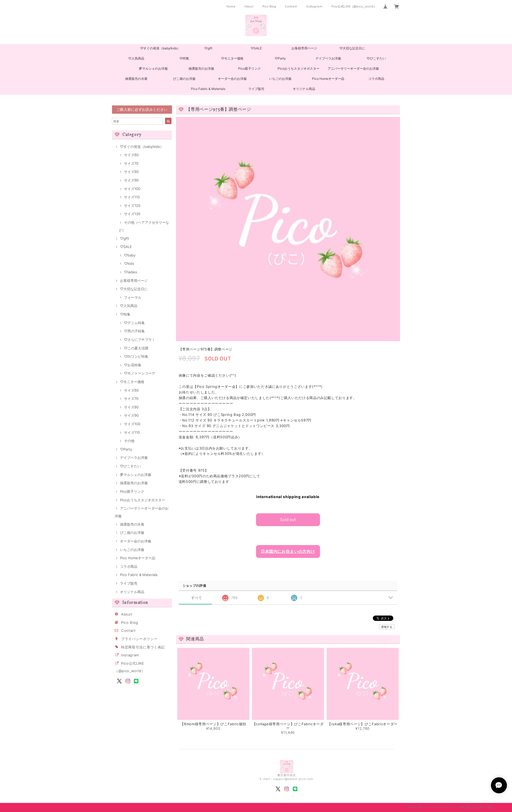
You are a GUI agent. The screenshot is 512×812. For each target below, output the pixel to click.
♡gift (208, 48)
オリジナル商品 (304, 89)
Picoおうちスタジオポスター (298, 68)
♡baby (129, 255)
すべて (196, 598)
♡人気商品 (136, 58)
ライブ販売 (256, 89)
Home (230, 6)
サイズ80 (131, 172)
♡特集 (184, 58)
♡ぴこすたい (376, 58)
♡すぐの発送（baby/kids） (160, 48)
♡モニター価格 (232, 58)
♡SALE (256, 48)
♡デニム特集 (134, 323)
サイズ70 (131, 163)
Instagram (314, 6)
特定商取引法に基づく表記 (143, 647)
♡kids (129, 263)
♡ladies (130, 272)
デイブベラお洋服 (328, 58)
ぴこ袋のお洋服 (184, 79)
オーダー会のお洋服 (232, 79)
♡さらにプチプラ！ (139, 339)
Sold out (288, 519)
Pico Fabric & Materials (208, 89)
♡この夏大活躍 (136, 348)
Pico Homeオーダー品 (328, 79)
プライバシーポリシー (139, 639)
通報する (387, 626)
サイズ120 (132, 205)
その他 (129, 441)
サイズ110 (132, 197)
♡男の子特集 (134, 331)
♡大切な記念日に (352, 48)
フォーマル (132, 297)
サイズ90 (131, 180)
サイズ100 (132, 189)
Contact (291, 6)
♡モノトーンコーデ (139, 373)
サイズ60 (131, 155)
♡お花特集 (132, 365)
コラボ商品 (376, 79)
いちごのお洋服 (280, 79)
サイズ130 (132, 214)
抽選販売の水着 (136, 79)
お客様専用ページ (304, 48)
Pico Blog (269, 6)
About (248, 6)
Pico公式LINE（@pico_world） (354, 6)
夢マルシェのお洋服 (153, 68)
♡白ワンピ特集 (136, 356)
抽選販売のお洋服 (201, 68)
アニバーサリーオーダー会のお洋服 (353, 68)
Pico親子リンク (249, 68)
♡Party (280, 58)
